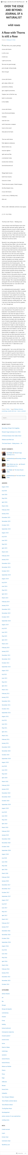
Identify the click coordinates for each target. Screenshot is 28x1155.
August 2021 (5, 716)
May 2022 (4, 682)
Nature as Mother (6, 1066)
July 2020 (4, 766)
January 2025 (5, 559)
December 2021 (6, 701)
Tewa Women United (7, 1104)
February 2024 (5, 601)
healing (4, 1024)
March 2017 (5, 919)
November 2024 (6, 567)
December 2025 (6, 517)
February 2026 (5, 510)
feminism (21, 409)
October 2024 (5, 571)
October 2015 (5, 984)
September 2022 (6, 666)
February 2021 (5, 739)
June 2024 (4, 586)
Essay (3, 1020)
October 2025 (5, 525)
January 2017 (5, 927)
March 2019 (5, 827)
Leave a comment (21, 411)
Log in (3, 1133)
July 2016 (4, 950)
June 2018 (4, 862)
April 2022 (4, 686)
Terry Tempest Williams (8, 1097)
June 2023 (4, 632)
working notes (5, 1120)
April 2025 (4, 548)
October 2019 (5, 800)
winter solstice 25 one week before (11, 1116)
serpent (9, 411)
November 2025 (6, 521)
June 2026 (4, 494)
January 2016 (5, 973)
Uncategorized (5, 1112)
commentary (5, 1013)
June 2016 (4, 953)
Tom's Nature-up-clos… (13, 464)
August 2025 (5, 532)
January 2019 (5, 835)
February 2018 (5, 877)
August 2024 (5, 578)
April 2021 (4, 731)
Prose (3, 1074)
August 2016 (5, 946)
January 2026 (5, 513)
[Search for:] (14, 418)
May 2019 (4, 820)
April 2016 (4, 961)
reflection (4, 1081)
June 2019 (4, 816)
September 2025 (6, 529)
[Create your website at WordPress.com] (14, 2)
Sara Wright (9, 453)
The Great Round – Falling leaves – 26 (12, 443)
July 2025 (4, 536)
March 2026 (5, 506)
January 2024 (5, 605)
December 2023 (6, 609)
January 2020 (5, 789)
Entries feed (5, 1137)
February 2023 (5, 647)
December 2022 (6, 655)
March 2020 (5, 781)
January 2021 (5, 743)
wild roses (14, 411)
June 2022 (4, 678)
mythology (5, 1051)
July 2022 (4, 674)
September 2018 (6, 850)
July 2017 (4, 904)
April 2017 (4, 915)
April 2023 (4, 640)
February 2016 (5, 969)
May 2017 (4, 911)
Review (4, 1085)
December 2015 (6, 976)
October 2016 (5, 938)
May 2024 (4, 590)
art (2, 997)
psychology (4, 411)
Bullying (16, 409)
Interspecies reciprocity (8, 1032)
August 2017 (5, 900)
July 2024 (4, 582)
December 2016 (6, 930)
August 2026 (5, 487)
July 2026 (4, 490)
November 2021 (6, 705)
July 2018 (4, 858)
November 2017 (6, 888)
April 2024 (4, 594)
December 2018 (6, 839)
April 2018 (4, 869)
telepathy (4, 1093)
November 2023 (6, 613)
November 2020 (6, 751)
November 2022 (6, 659)
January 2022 (5, 697)
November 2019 (6, 797)
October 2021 (5, 709)
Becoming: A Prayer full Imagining (10, 428)
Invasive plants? (6, 1036)
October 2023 (5, 617)
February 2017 (5, 923)
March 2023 (5, 643)
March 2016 (5, 965)
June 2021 (4, 724)
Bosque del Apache (7, 1009)
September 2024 (6, 575)
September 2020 (6, 758)
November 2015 (6, 980)
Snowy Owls (5, 1089)
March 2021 (5, 735)
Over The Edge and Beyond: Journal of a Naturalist (14, 11)
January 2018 (5, 881)
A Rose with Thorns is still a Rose (13, 34)
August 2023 (5, 624)
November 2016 (6, 934)
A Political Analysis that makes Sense (11, 435)
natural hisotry (6, 1058)
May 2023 (4, 636)
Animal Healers (6, 993)
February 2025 (5, 555)
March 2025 (5, 552)
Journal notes (5, 1039)
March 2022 (5, 689)
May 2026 (4, 498)
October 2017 (5, 892)
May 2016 (4, 957)
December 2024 (6, 563)
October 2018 (5, 846)
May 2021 (4, 728)
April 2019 (4, 823)
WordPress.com (6, 1144)
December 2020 (6, 747)
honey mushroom (6, 1028)
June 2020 (4, 770)
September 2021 (6, 712)
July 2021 (4, 720)
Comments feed (6, 1141)
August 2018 (5, 854)
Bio (3, 1001)
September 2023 (6, 621)
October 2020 (5, 754)
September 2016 (6, 942)
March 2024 (5, 598)
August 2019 (5, 808)
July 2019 (4, 812)
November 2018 (6, 842)
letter (3, 1043)
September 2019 (6, 804)
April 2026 (4, 502)
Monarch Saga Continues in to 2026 (11, 432)
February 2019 (5, 831)
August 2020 (5, 762)
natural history (6, 1062)
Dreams (4, 1016)
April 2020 (4, 777)
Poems (8, 409)
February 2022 (5, 693)
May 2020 (4, 774)
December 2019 (6, 793)
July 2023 (4, 628)
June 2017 (4, 908)
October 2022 (5, 663)
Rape (3, 1078)
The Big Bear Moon (7, 1108)
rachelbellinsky (10, 458)
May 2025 (4, 544)
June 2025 (4, 540)
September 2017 (6, 896)
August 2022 (5, 670)
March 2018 (5, 873)
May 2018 (4, 865)
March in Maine (6, 1047)
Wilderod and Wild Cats (8, 439)
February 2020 (5, 785)
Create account (6, 1129)
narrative (4, 1055)
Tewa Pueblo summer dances (9, 1101)
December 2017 (6, 885)
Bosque (4, 1005)
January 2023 (5, 651)
